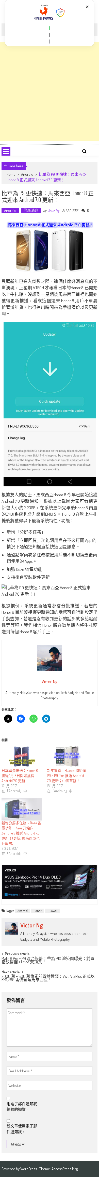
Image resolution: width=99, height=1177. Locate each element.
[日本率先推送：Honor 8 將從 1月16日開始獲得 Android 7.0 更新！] (22, 756)
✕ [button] (87, 6)
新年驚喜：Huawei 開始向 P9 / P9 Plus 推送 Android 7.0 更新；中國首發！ (66, 775)
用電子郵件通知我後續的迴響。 (22, 1106)
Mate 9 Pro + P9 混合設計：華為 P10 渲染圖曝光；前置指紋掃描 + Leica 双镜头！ (48, 960)
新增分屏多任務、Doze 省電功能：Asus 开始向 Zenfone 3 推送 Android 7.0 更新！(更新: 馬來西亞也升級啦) (21, 833)
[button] (49, 28)
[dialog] (49, 23)
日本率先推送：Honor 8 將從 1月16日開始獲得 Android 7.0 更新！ (20, 775)
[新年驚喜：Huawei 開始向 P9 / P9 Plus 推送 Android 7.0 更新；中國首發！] (67, 756)
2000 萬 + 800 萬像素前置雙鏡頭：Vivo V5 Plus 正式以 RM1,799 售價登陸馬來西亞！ (48, 978)
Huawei (52, 911)
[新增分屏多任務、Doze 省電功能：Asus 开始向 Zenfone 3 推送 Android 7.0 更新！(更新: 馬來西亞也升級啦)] (22, 809)
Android (27, 174)
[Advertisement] (49, 91)
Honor (38, 911)
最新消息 (31, 210)
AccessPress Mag (65, 1168)
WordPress (29, 1168)
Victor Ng (53, 210)
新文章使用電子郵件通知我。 (22, 1129)
